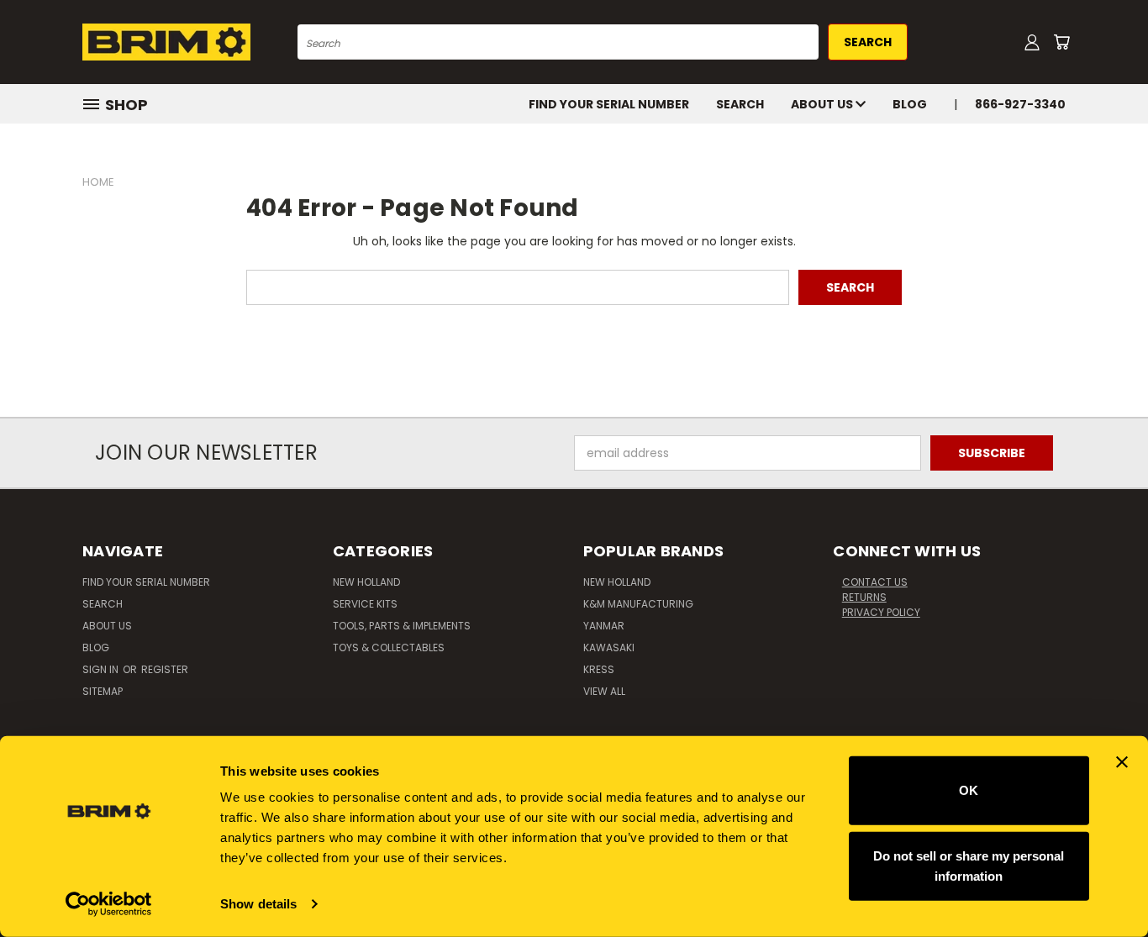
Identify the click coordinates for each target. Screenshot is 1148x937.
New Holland (366, 582)
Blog (910, 104)
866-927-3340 (1020, 104)
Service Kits (365, 604)
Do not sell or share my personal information (968, 865)
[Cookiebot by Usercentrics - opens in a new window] (108, 904)
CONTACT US (875, 582)
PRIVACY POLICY (881, 612)
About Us (823, 104)
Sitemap (102, 691)
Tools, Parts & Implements (402, 626)
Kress (598, 669)
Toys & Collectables (389, 647)
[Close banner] (1122, 762)
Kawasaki (609, 647)
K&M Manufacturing (638, 604)
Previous (1103, 884)
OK (968, 790)
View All (604, 691)
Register (164, 669)
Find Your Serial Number (609, 104)
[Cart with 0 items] (1061, 42)
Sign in (101, 669)
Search (740, 104)
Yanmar (603, 626)
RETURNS (864, 597)
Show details (258, 904)
